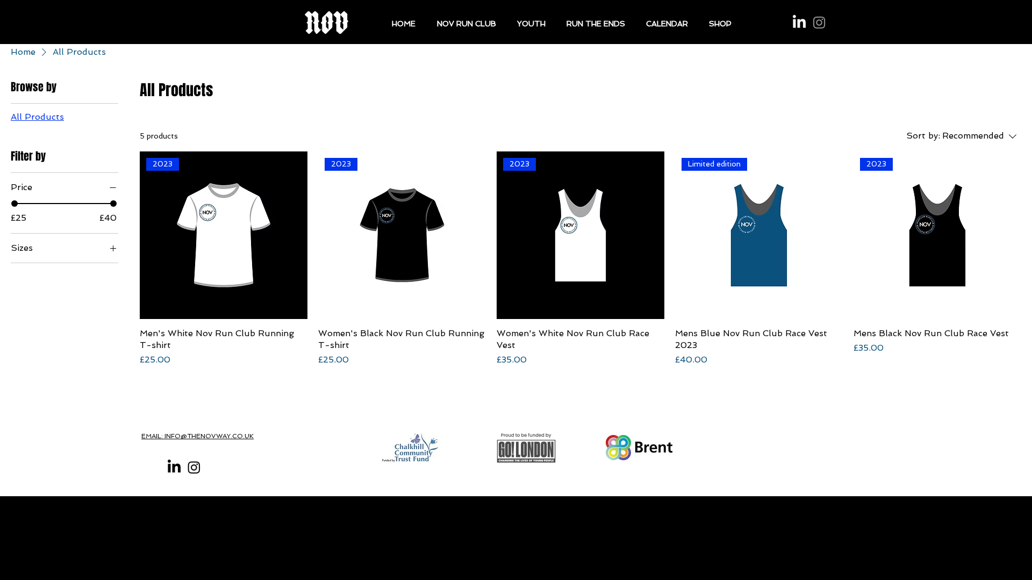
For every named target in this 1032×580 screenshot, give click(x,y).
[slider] (14, 203)
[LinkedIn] (799, 23)
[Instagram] (819, 23)
